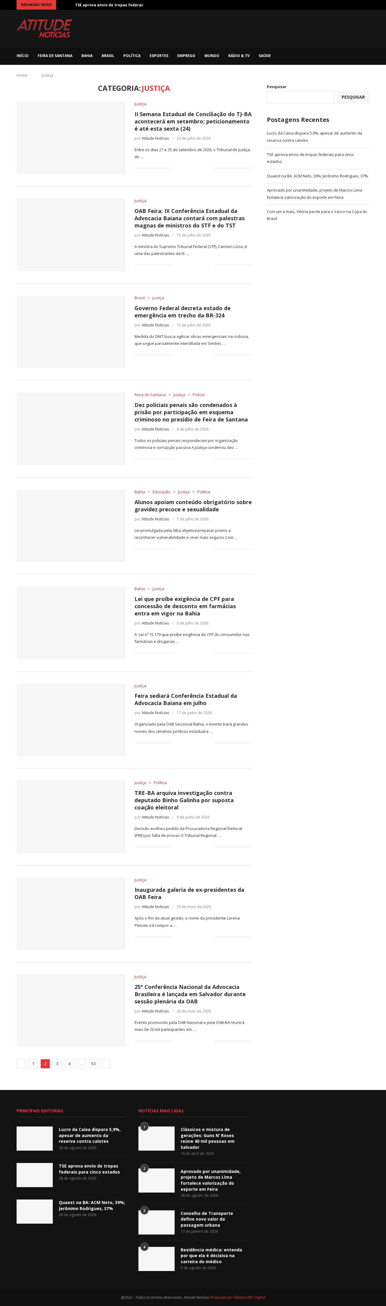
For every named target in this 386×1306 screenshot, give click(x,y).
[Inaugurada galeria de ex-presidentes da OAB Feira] (71, 914)
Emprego (186, 55)
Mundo (211, 55)
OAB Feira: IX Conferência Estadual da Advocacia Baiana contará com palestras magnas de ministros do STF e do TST (189, 218)
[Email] (360, 5)
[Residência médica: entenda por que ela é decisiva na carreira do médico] (156, 1259)
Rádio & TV (239, 55)
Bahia (87, 55)
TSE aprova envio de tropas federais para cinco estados (89, 1169)
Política (132, 55)
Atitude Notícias (155, 138)
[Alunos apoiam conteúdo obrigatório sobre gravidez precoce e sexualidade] (71, 526)
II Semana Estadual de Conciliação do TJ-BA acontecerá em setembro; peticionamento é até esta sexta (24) (193, 121)
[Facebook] (326, 5)
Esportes (159, 55)
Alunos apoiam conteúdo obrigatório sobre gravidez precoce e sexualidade (193, 505)
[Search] (366, 56)
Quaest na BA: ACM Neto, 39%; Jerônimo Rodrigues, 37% (317, 176)
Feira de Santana (55, 55)
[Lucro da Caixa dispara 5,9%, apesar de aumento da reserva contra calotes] (35, 1138)
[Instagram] (340, 5)
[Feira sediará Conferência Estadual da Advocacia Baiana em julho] (71, 720)
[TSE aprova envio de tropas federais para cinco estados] (35, 1175)
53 (93, 1063)
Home (22, 75)
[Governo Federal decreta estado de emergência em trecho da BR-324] (71, 332)
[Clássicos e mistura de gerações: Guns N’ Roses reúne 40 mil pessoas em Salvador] (156, 1138)
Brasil (108, 55)
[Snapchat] (308, 1111)
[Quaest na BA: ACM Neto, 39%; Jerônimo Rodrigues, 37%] (35, 1212)
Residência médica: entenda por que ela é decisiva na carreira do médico (211, 1255)
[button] (62, 5)
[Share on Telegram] (203, 168)
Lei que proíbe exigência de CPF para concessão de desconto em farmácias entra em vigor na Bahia (185, 606)
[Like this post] (177, 168)
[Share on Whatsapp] (196, 168)
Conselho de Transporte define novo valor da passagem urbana (207, 1219)
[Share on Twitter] (190, 168)
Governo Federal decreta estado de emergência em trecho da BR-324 (182, 311)
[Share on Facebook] (184, 168)
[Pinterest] (347, 5)
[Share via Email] (209, 168)
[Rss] (367, 5)
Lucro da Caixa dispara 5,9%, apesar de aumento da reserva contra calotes (90, 1135)
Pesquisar (277, 86)
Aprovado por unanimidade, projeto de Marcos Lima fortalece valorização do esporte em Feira (211, 1180)
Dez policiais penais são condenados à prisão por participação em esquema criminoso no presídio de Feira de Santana (191, 412)
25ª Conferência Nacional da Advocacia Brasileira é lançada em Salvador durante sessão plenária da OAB (190, 994)
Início (23, 55)
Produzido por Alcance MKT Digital (237, 1297)
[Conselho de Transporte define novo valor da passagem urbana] (156, 1222)
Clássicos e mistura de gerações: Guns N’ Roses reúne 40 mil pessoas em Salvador (208, 1138)
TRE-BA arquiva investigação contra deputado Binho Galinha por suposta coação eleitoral (184, 800)
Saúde (265, 55)
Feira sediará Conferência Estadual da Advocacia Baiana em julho (185, 699)
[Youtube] (354, 5)
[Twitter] (333, 5)
